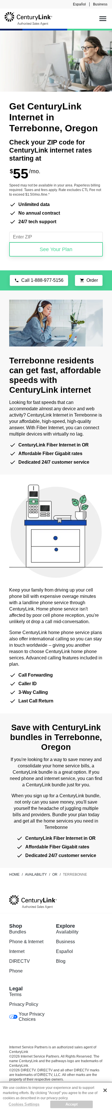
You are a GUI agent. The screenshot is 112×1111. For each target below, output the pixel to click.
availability (36, 875)
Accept (71, 1104)
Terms (15, 994)
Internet (16, 951)
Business (100, 4)
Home (14, 875)
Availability (67, 931)
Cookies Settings (24, 1104)
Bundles (17, 931)
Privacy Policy (23, 1004)
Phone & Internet (26, 941)
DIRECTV (19, 961)
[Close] (105, 1090)
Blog (60, 961)
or (54, 875)
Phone (16, 970)
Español (79, 4)
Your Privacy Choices (32, 1017)
